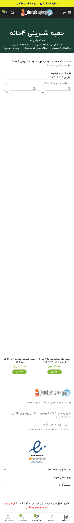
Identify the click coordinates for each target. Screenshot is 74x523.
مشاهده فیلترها (59, 73)
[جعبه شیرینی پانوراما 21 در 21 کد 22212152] (19, 221)
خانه (68, 61)
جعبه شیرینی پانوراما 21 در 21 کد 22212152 (19, 360)
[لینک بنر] (37, 3)
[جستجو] (12, 12)
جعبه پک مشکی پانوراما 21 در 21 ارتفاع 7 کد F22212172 (54, 360)
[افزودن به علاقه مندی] (43, 92)
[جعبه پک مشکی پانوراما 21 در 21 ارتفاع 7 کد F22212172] (54, 221)
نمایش (54, 371)
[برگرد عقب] (37, 25)
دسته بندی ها (37, 40)
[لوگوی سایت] (37, 12)
